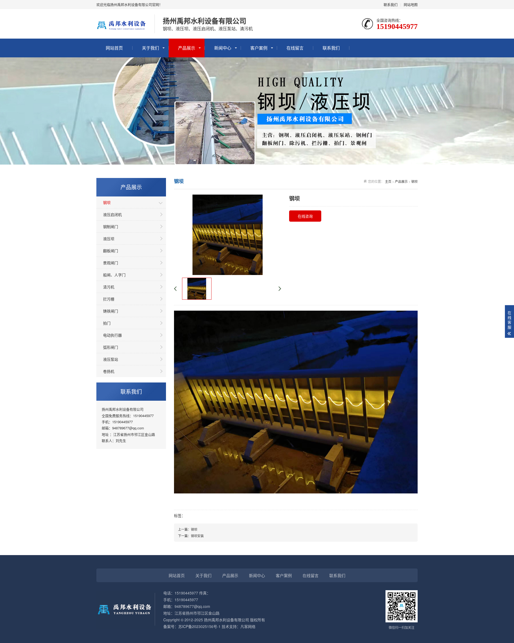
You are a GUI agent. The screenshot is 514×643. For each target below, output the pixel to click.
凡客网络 (247, 626)
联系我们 (391, 4)
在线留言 (295, 48)
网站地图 (411, 4)
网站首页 (114, 48)
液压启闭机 (112, 214)
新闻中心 (222, 48)
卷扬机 (108, 371)
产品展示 (186, 48)
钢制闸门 (110, 226)
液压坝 (108, 238)
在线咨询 (305, 216)
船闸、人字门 (114, 274)
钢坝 (107, 202)
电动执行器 (112, 335)
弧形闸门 (110, 347)
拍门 (107, 323)
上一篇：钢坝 (187, 529)
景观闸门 (110, 262)
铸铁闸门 (110, 311)
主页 (388, 181)
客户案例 (258, 48)
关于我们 (150, 48)
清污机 (108, 286)
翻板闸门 (110, 250)
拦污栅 (108, 299)
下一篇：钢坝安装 (191, 535)
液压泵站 (110, 359)
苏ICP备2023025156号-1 (199, 626)
